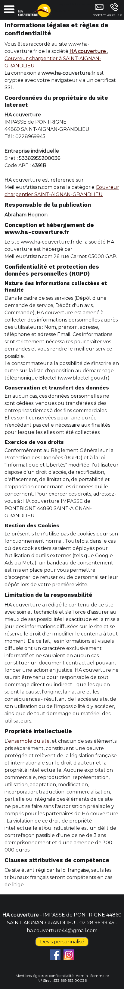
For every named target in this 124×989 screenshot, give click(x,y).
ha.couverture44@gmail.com (62, 930)
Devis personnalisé (62, 942)
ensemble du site (29, 741)
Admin (82, 975)
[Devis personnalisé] (99, 11)
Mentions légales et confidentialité (44, 975)
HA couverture (88, 51)
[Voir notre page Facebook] (55, 954)
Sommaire (99, 975)
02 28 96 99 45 (96, 923)
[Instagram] (69, 954)
